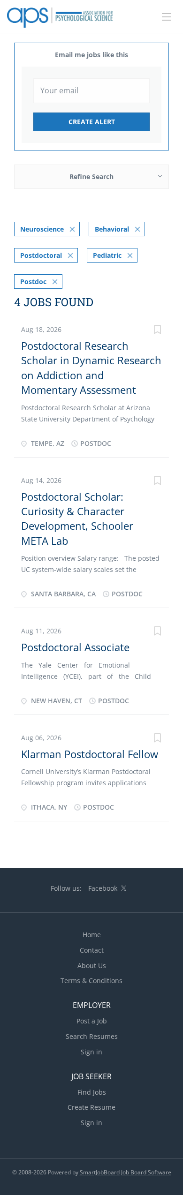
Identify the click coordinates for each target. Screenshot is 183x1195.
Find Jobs (91, 1092)
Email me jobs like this (91, 54)
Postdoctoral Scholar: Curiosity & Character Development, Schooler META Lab (77, 518)
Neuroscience (42, 229)
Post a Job (91, 1020)
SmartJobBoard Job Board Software (125, 1172)
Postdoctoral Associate (75, 647)
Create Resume (91, 1107)
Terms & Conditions (91, 980)
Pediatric (107, 255)
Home (92, 934)
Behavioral (112, 229)
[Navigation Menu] (166, 16)
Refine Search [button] (91, 176)
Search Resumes (92, 1036)
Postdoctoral (41, 255)
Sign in (91, 1051)
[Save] (157, 331)
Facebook (102, 888)
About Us (91, 965)
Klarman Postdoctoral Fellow (89, 754)
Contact (92, 950)
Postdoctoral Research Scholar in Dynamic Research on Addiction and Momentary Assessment (91, 367)
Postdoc (33, 281)
